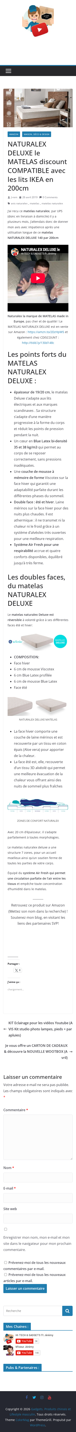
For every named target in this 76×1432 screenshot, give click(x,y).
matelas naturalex (52, 203)
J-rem (14, 197)
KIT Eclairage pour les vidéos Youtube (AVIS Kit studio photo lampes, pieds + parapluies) (40, 1029)
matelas (34, 203)
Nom (8, 1167)
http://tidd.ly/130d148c (38, 343)
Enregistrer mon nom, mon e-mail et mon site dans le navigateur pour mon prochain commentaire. (37, 1243)
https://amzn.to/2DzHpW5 (46, 332)
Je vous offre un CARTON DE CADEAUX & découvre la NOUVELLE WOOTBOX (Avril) (36, 1051)
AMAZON (13, 134)
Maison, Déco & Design (36, 134)
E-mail (9, 1188)
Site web (10, 1208)
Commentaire (15, 1110)
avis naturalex (19, 203)
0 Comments (50, 197)
